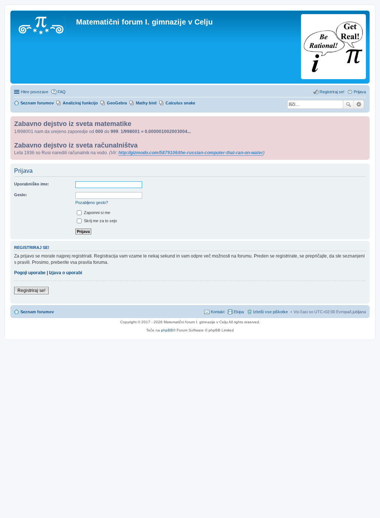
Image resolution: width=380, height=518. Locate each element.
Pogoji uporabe (30, 272)
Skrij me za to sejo (100, 220)
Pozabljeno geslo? (91, 202)
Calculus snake (180, 103)
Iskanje (348, 104)
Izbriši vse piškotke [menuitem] (270, 312)
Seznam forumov (37, 312)
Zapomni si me (96, 212)
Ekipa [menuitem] (239, 312)
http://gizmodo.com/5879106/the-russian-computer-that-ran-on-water (190, 152)
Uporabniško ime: (31, 184)
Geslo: (20, 194)
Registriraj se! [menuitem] (332, 92)
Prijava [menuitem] (360, 92)
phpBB (167, 330)
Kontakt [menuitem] (218, 312)
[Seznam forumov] (44, 24)
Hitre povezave (34, 92)
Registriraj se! (31, 290)
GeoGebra (117, 103)
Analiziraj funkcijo (80, 103)
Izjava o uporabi (65, 272)
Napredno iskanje (359, 104)
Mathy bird (146, 103)
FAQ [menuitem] (62, 92)
